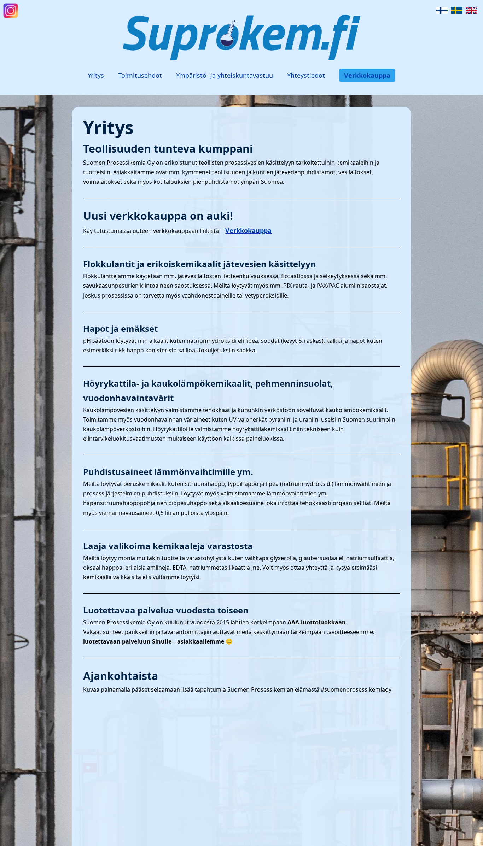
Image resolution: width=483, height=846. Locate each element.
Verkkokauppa (367, 75)
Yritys (96, 75)
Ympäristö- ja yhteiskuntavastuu (224, 75)
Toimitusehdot (140, 75)
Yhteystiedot (306, 75)
